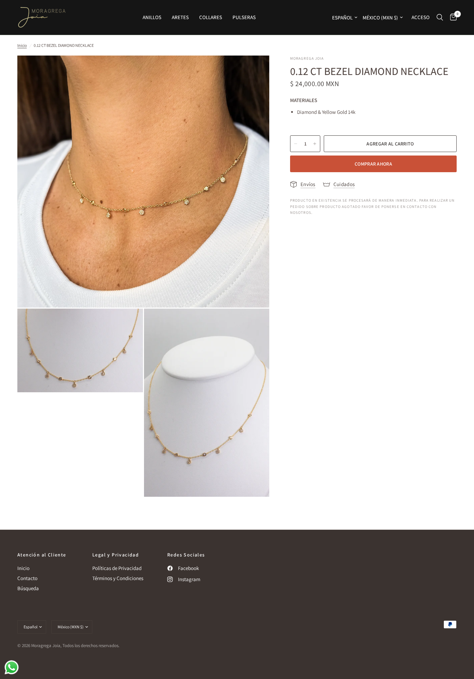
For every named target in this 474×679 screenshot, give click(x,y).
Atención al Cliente (41, 554)
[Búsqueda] (440, 17)
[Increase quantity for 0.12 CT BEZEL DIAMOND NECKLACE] (315, 144)
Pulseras (244, 17)
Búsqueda (28, 588)
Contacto (27, 578)
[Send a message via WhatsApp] (11, 667)
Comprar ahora (373, 164)
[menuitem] (152, 17)
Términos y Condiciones (117, 578)
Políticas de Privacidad (117, 568)
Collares (210, 17)
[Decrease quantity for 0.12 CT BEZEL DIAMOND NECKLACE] (295, 144)
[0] (452, 17)
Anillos (152, 17)
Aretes (180, 17)
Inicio (22, 45)
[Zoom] (254, 70)
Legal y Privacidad (115, 554)
